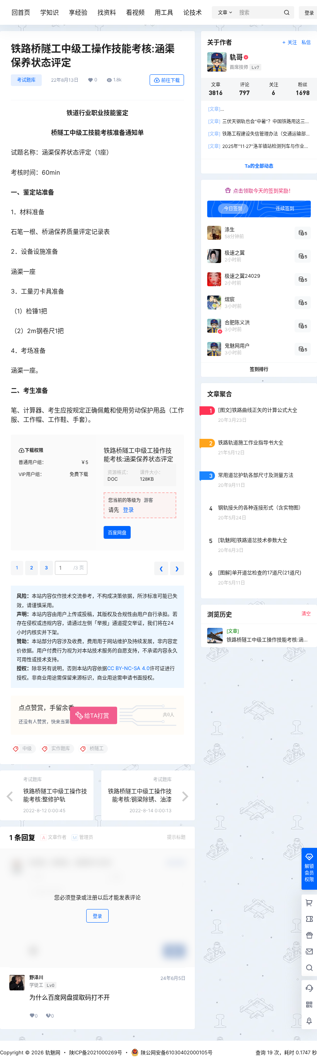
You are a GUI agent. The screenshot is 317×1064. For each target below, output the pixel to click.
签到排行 (259, 369)
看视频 (135, 12)
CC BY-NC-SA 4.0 (128, 668)
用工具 (164, 12)
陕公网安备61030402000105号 (177, 1052)
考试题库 (26, 80)
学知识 (49, 12)
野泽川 (36, 977)
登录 (128, 509)
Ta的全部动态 (259, 166)
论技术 (192, 12)
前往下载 (170, 80)
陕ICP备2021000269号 (95, 1052)
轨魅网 (52, 1052)
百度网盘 (117, 533)
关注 (292, 42)
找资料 (106, 12)
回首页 (21, 12)
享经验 (78, 12)
